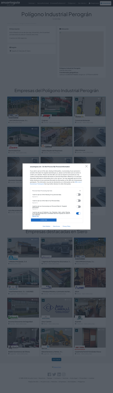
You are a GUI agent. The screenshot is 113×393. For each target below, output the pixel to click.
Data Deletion (46, 226)
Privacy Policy (66, 226)
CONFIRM (44, 220)
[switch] (78, 194)
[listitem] (56, 191)
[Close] (87, 166)
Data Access (56, 226)
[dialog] (56, 196)
